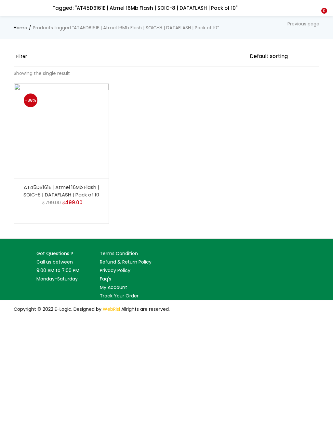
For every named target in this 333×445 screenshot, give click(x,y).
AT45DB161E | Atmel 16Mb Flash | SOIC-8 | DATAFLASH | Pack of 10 (61, 191)
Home (20, 27)
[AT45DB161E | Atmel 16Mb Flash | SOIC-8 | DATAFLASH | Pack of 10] (61, 131)
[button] (323, 4)
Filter (21, 56)
